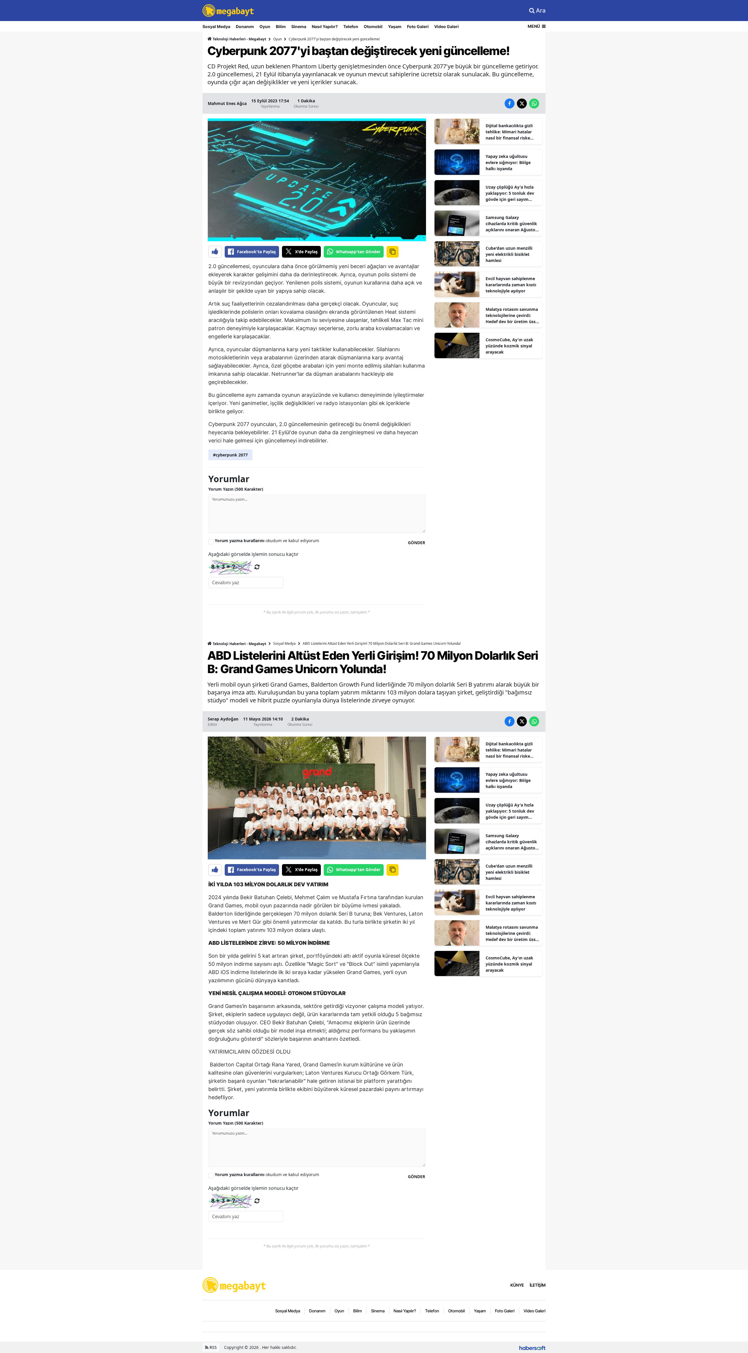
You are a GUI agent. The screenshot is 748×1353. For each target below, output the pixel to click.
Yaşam (394, 26)
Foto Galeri (418, 26)
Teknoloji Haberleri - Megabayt (239, 39)
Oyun (264, 26)
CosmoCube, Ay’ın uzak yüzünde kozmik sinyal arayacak (509, 346)
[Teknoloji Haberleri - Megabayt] (234, 1284)
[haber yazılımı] (532, 1347)
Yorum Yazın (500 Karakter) (235, 489)
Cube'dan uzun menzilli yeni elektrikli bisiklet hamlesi (509, 254)
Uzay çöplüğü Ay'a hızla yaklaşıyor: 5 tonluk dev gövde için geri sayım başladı (510, 193)
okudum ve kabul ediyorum (267, 540)
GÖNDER (416, 542)
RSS (212, 1347)
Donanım (245, 26)
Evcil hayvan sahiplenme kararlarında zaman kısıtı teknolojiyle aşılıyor (511, 285)
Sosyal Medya (216, 26)
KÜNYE (517, 1285)
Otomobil (373, 26)
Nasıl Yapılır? (325, 26)
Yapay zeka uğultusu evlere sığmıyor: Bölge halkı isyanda (508, 162)
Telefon (350, 26)
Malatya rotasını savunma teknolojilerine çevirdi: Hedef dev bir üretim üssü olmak (512, 315)
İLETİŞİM (538, 1285)
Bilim (281, 26)
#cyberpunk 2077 (230, 455)
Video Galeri (446, 26)
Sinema (298, 26)
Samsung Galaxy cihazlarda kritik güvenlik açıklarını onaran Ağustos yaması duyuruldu (511, 224)
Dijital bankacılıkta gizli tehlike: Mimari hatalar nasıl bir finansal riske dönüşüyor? (509, 132)
